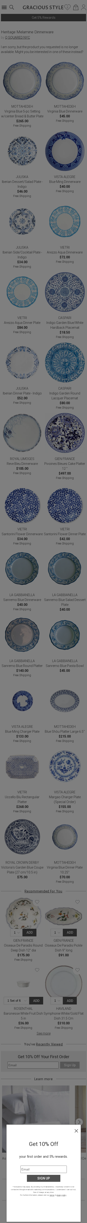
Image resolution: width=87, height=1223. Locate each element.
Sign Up (43, 1178)
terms (52, 1195)
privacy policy (61, 1195)
